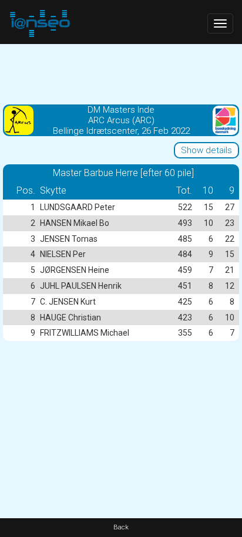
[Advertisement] (121, 73)
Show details (206, 150)
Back (121, 527)
